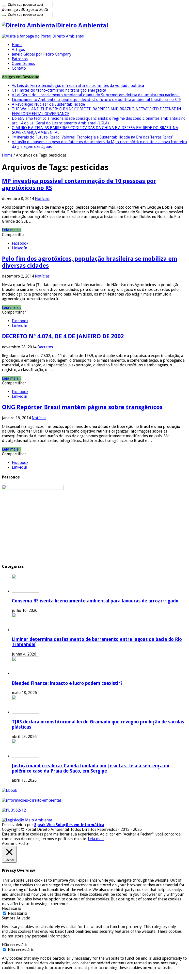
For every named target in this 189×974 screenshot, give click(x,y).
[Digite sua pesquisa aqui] (4, 5)
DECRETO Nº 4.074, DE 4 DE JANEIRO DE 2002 (63, 336)
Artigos (18, 49)
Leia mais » (11, 230)
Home (17, 44)
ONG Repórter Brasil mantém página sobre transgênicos (82, 407)
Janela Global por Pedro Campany (41, 54)
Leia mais (96, 838)
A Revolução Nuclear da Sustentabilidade (48, 104)
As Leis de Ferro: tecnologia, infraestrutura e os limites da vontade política (78, 85)
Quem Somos (23, 63)
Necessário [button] (11, 908)
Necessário (17, 913)
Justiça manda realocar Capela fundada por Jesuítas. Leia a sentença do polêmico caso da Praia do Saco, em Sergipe (90, 768)
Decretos (45, 347)
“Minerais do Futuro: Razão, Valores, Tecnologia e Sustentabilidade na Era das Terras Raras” (92, 137)
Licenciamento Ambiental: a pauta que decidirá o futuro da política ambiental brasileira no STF (96, 99)
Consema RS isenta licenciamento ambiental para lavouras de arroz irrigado (95, 600)
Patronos (20, 59)
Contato (19, 68)
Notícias (42, 198)
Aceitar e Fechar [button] (16, 843)
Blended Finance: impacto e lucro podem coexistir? (67, 683)
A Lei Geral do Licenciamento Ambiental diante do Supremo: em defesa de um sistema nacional (96, 95)
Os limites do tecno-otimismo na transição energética (59, 90)
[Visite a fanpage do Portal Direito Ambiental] (43, 36)
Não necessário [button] (15, 944)
